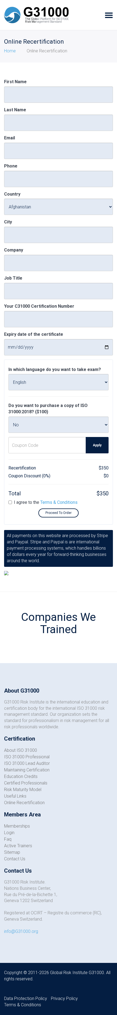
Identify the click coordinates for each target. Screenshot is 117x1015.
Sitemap (12, 852)
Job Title (13, 278)
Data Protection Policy (25, 998)
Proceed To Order (58, 513)
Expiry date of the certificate (33, 334)
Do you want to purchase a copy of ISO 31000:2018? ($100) (48, 408)
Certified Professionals (25, 783)
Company (13, 250)
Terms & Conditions (59, 502)
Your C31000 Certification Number (39, 306)
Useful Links (15, 796)
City (8, 221)
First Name (15, 81)
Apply (97, 445)
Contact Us (14, 858)
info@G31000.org (21, 931)
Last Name (15, 109)
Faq (7, 839)
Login (9, 832)
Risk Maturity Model (22, 789)
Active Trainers (18, 845)
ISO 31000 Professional (27, 756)
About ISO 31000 (20, 750)
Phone (10, 166)
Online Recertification (24, 802)
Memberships (17, 826)
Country (12, 194)
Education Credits (21, 776)
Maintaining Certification (27, 770)
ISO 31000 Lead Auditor (27, 763)
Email (9, 137)
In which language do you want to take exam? (54, 369)
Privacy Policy (64, 998)
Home (10, 50)
